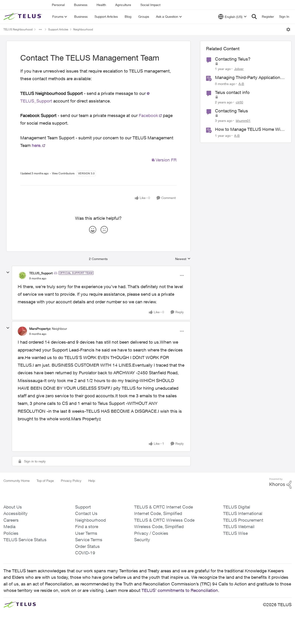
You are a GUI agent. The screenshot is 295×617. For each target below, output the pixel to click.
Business (80, 5)
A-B (241, 84)
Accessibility (15, 513)
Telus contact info (232, 92)
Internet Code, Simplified (158, 513)
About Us (12, 506)
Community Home (16, 480)
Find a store (86, 526)
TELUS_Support (41, 273)
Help (91, 480)
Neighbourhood (83, 29)
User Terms (86, 533)
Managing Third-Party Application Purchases (247, 77)
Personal (58, 5)
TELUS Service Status (25, 539)
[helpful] (92, 229)
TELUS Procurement (243, 520)
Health (101, 5)
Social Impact (150, 5)
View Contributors (63, 173)
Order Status (87, 546)
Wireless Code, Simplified (159, 526)
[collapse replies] (8, 272)
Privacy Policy (71, 480)
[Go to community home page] (23, 16)
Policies (10, 533)
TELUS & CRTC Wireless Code (164, 520)
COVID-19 (85, 552)
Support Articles (58, 29)
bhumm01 (243, 121)
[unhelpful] (104, 229)
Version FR (166, 159)
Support (83, 506)
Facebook (148, 115)
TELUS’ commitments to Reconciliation (180, 590)
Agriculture (123, 5)
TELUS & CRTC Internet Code (163, 506)
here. (36, 145)
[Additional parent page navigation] (40, 29)
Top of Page (45, 480)
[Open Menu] (288, 29)
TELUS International (242, 513)
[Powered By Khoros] (280, 483)
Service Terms (88, 539)
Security (142, 539)
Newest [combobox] (183, 259)
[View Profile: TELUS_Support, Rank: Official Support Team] (22, 275)
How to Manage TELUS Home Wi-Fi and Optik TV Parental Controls (250, 129)
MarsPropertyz (40, 328)
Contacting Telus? (233, 58)
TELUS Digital (236, 506)
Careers (11, 520)
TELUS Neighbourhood (17, 29)
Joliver (239, 69)
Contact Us (86, 513)
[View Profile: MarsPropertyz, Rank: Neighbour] (22, 331)
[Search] (254, 16)
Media (9, 526)
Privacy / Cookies (151, 533)
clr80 (239, 102)
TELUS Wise (235, 533)
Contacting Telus (231, 110)
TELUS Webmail (238, 526)
